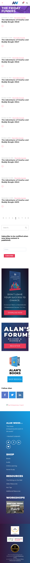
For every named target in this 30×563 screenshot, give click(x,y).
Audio (8, 462)
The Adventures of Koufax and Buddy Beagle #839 (15, 201)
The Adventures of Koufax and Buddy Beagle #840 (15, 181)
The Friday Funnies (20, 17)
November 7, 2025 (7, 37)
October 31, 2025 (6, 57)
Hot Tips (9, 487)
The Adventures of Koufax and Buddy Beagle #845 (15, 81)
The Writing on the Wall (14, 480)
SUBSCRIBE (9, 256)
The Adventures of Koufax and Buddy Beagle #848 (15, 21)
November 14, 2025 (7, 17)
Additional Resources (13, 491)
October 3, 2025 (6, 138)
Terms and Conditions (15, 560)
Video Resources (11, 484)
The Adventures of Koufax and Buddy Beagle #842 (15, 141)
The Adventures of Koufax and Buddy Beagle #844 (15, 101)
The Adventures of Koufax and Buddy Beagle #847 (15, 41)
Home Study (10, 469)
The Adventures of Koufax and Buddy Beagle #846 (15, 61)
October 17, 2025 (6, 97)
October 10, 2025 (6, 118)
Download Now (15, 313)
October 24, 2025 (6, 77)
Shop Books (15, 379)
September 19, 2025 (7, 178)
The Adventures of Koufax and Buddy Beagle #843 (15, 121)
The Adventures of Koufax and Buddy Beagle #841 (15, 161)
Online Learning (11, 466)
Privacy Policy (20, 559)
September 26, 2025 (7, 158)
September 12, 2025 (7, 198)
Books (8, 458)
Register (15, 346)
